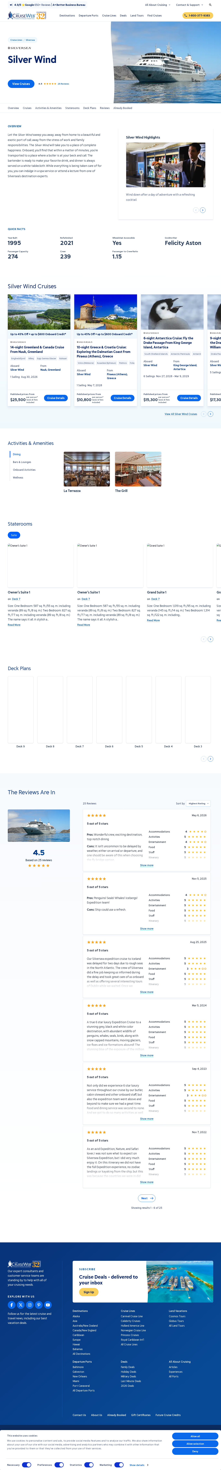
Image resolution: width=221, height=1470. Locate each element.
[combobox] (198, 803)
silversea (30, 40)
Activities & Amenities (48, 108)
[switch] (59, 1464)
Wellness (18, 477)
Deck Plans (89, 108)
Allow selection (195, 1443)
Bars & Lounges (22, 462)
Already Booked (122, 108)
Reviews (105, 108)
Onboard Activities (24, 470)
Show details (137, 1465)
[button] (87, 472)
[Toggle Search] (210, 5)
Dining (17, 454)
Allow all (195, 1436)
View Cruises (21, 84)
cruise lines (16, 40)
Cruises (27, 108)
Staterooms (72, 108)
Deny (195, 1451)
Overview (13, 108)
